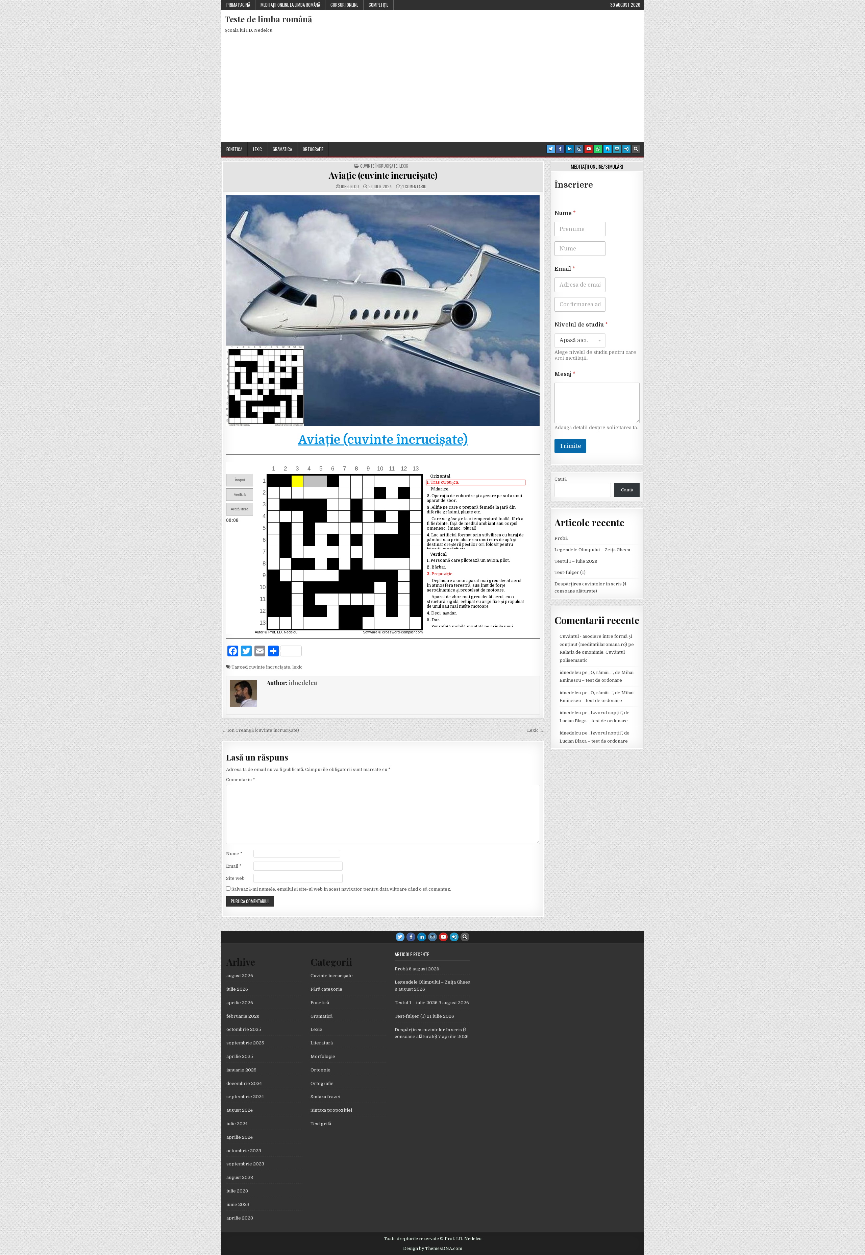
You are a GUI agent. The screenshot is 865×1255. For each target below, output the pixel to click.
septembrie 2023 (245, 1163)
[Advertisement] (432, 91)
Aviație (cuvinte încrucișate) (383, 175)
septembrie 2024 (245, 1096)
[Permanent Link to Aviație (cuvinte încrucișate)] (383, 310)
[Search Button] (636, 149)
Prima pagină (238, 4)
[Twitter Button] (551, 149)
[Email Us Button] (617, 149)
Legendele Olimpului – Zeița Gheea (592, 549)
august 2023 (239, 1177)
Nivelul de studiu (581, 325)
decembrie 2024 (244, 1083)
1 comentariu (414, 187)
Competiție (378, 4)
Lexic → (535, 730)
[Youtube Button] (589, 149)
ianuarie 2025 (241, 1069)
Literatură (322, 1042)
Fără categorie (326, 989)
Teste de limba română (268, 19)
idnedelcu (350, 187)
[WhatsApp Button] (598, 149)
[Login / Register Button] (626, 149)
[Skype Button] (607, 149)
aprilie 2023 (239, 1218)
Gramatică (282, 149)
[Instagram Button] (579, 149)
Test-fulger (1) (570, 572)
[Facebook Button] (560, 149)
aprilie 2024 (239, 1137)
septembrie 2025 (245, 1042)
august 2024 (239, 1110)
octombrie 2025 (243, 1029)
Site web (235, 878)
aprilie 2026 (239, 1002)
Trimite (570, 446)
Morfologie (323, 1056)
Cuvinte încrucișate (378, 166)
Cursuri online (344, 4)
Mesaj (564, 374)
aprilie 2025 (239, 1056)
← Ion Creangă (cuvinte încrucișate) (260, 730)
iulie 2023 (237, 1190)
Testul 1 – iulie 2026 (575, 561)
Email (234, 866)
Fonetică (234, 149)
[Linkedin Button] (570, 149)
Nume (234, 853)
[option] (475, 482)
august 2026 (239, 975)
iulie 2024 (237, 1123)
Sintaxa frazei (325, 1096)
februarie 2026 (243, 1016)
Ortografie (313, 149)
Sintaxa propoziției (331, 1110)
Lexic (257, 149)
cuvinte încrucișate (269, 667)
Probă (561, 538)
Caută (560, 479)
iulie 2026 (237, 989)
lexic (297, 667)
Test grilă (321, 1123)
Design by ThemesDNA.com (432, 1248)
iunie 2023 (237, 1204)
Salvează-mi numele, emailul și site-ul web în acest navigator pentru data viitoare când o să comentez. (341, 889)
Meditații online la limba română (290, 4)
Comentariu (240, 779)
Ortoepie (320, 1069)
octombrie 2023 (243, 1150)
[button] (239, 480)
